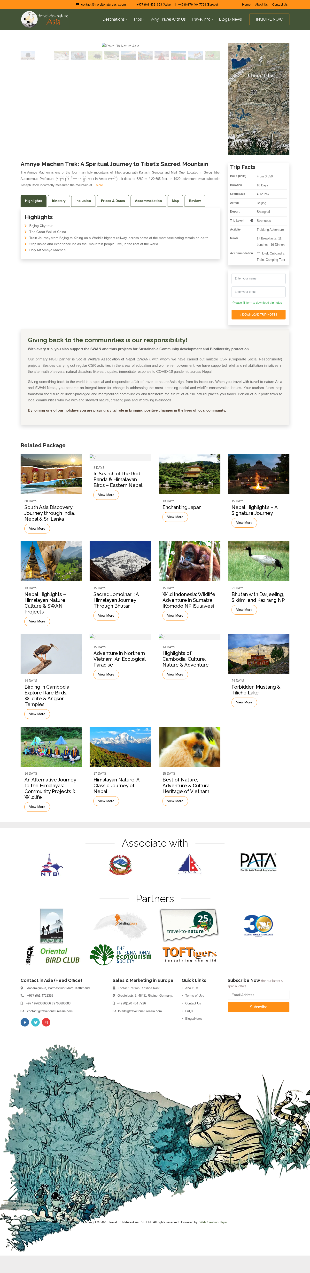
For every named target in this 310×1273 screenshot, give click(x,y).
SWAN (95, 366)
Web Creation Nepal (213, 1239)
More (99, 202)
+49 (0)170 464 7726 (131, 1021)
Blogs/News (193, 1036)
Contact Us (279, 4)
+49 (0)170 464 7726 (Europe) (198, 4)
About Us (261, 4)
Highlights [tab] (33, 218)
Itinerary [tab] (59, 218)
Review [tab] (195, 218)
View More (37, 546)
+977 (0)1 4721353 (40, 1013)
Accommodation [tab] (148, 218)
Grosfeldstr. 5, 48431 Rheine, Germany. (145, 1013)
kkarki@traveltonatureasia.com (140, 1028)
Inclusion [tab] (83, 218)
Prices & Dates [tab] (113, 218)
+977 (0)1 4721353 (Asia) (155, 4)
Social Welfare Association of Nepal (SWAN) (112, 376)
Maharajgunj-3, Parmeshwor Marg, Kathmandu (58, 1005)
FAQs (189, 1028)
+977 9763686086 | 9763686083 (48, 1021)
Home (246, 4)
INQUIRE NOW (269, 19)
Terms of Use (194, 1013)
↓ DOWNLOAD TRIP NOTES (258, 332)
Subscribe (258, 1024)
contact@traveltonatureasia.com (103, 4)
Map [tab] (175, 218)
